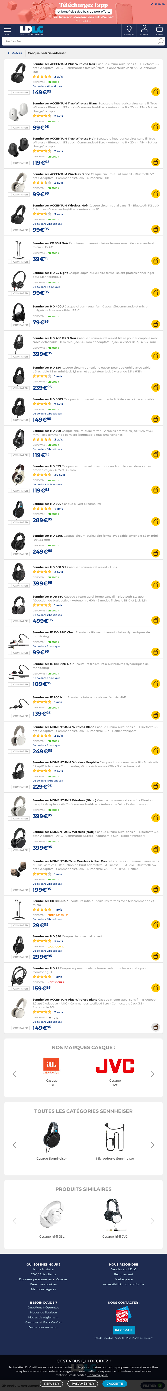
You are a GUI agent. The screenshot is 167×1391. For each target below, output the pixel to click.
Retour (17, 53)
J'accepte (115, 1384)
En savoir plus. (97, 1375)
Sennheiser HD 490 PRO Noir (54, 338)
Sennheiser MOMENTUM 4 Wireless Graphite (66, 762)
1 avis (57, 376)
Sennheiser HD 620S (48, 535)
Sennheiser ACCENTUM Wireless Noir (60, 205)
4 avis (58, 508)
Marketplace (124, 1279)
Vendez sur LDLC (123, 1269)
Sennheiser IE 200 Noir (50, 697)
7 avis (58, 403)
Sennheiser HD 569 (47, 430)
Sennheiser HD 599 (47, 466)
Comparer (20, 92)
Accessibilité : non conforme (123, 1284)
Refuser (51, 1384)
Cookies (62, 1279)
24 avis (59, 474)
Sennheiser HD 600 (47, 503)
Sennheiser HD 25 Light (50, 273)
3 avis (58, 182)
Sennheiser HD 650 (47, 936)
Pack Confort (52, 1322)
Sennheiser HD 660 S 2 (49, 567)
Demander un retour (43, 1327)
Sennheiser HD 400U (48, 306)
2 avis (58, 76)
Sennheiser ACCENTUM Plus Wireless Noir (64, 64)
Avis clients (48, 1274)
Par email (123, 1330)
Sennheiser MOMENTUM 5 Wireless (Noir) (63, 832)
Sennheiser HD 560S (48, 399)
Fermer (159, 4)
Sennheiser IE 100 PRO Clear (54, 632)
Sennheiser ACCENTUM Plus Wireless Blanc (65, 999)
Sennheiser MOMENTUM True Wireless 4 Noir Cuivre (71, 861)
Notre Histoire (43, 1269)
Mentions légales (43, 1289)
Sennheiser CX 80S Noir (50, 901)
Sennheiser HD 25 (46, 968)
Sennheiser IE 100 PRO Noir (53, 664)
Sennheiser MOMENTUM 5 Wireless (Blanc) (64, 800)
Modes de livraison (43, 1312)
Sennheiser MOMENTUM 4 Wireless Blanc (63, 727)
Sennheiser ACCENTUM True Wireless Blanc (65, 103)
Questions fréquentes (43, 1307)
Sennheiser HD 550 (47, 367)
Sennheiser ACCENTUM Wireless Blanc (61, 174)
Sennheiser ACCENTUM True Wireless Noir (64, 138)
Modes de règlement (43, 1317)
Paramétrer (83, 1384)
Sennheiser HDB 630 (48, 596)
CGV (34, 1274)
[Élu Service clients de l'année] (123, 1321)
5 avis (58, 940)
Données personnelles (35, 1279)
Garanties (32, 1322)
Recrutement (123, 1274)
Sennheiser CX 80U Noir (50, 243)
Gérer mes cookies (43, 1284)
